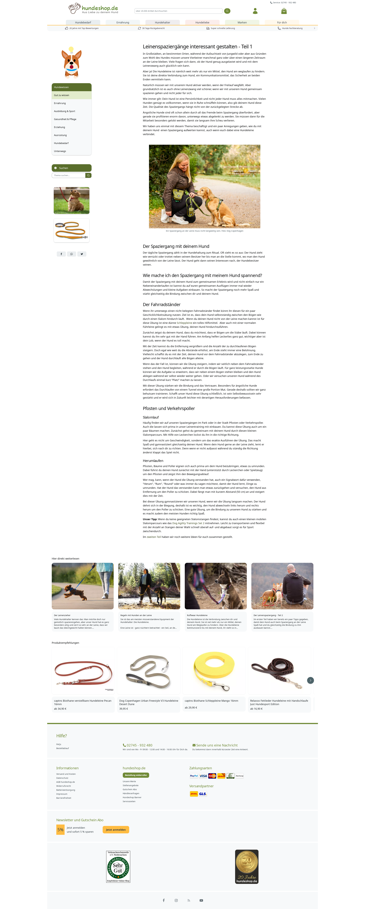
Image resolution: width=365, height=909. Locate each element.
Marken (242, 22)
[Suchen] (227, 11)
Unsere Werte (129, 781)
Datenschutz (62, 778)
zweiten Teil (154, 537)
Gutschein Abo (130, 789)
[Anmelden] (255, 11)
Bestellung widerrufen (136, 775)
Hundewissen (61, 87)
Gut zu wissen (61, 95)
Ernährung (122, 22)
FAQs (58, 744)
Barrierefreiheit (63, 798)
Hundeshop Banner (132, 797)
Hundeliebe (202, 22)
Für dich (282, 22)
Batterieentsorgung (65, 790)
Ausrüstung (60, 135)
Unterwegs (60, 151)
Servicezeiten (129, 801)
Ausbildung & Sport (64, 111)
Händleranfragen (131, 793)
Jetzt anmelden (116, 829)
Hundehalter (162, 22)
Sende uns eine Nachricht (217, 745)
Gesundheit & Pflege (65, 119)
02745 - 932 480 (139, 745)
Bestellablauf (62, 748)
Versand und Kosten (66, 774)
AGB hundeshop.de (65, 782)
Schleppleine (184, 323)
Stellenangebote (130, 785)
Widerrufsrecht (63, 786)
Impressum (61, 794)
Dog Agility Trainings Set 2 (188, 523)
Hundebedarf (83, 22)
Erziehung (59, 127)
